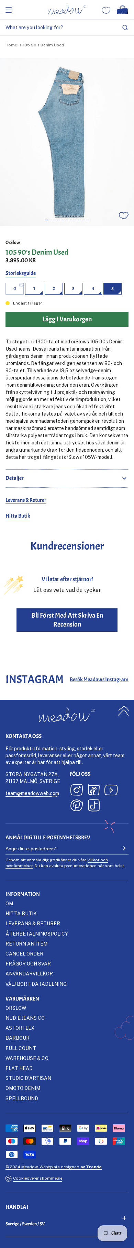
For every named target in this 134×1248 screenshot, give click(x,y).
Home (11, 44)
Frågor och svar (28, 964)
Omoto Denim (22, 1088)
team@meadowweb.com (32, 793)
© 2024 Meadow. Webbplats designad (53, 1166)
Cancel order (24, 954)
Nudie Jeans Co (25, 1018)
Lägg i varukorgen (67, 1240)
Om (9, 903)
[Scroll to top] (123, 711)
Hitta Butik (17, 515)
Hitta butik (21, 913)
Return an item (26, 944)
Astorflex (19, 1028)
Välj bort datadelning (36, 984)
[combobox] (67, 28)
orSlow (12, 242)
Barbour (17, 1038)
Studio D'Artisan (28, 1078)
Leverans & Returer (25, 500)
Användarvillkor (29, 973)
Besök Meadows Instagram (99, 679)
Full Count (20, 1048)
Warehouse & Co (26, 1058)
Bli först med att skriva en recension (67, 620)
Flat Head (19, 1068)
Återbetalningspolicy (36, 934)
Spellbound (21, 1098)
